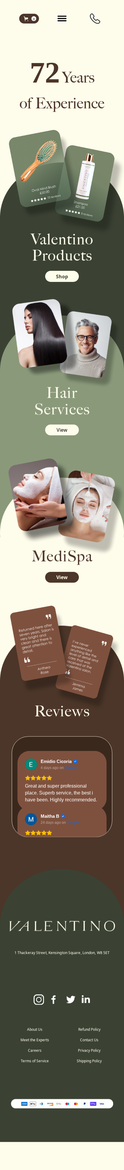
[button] (29, 18)
